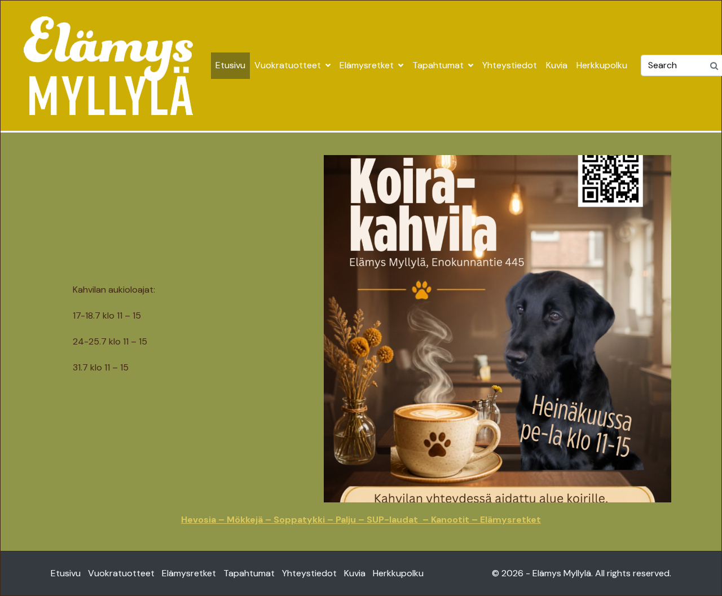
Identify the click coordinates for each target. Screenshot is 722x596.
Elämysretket (367, 65)
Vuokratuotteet (287, 65)
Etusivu (230, 65)
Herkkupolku (601, 65)
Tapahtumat (438, 65)
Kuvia (556, 65)
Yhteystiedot (509, 65)
